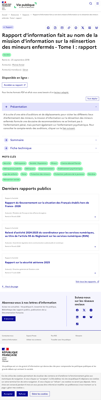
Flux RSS (54, 336)
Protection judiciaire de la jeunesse (69, 174)
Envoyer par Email (62, 27)
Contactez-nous (7, 336)
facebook (77, 310)
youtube (84, 317)
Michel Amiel (18, 64)
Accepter (8, 393)
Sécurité (6, 163)
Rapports (26, 15)
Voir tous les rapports (86, 281)
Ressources (15, 15)
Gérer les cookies (40, 393)
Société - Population (38, 163)
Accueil (4, 15)
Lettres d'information (9, 340)
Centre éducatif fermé (70, 163)
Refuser (22, 393)
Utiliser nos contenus (33, 340)
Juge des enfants (10, 174)
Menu (97, 3)
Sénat (25, 69)
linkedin (77, 317)
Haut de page (11, 286)
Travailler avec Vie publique (61, 340)
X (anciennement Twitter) (84, 310)
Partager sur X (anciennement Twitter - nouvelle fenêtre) (82, 27)
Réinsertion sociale (11, 179)
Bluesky (91, 317)
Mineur (54, 163)
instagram (91, 310)
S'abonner (9, 318)
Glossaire (79, 336)
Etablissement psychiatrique (70, 168)
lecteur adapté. (61, 92)
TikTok (77, 323)
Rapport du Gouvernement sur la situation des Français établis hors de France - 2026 (47, 204)
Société (6, 55)
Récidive (91, 174)
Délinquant (30, 168)
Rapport (9, 27)
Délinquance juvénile (12, 168)
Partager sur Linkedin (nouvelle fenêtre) (89, 27)
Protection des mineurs (40, 174)
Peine (24, 174)
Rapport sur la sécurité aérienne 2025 (27, 262)
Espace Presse (31, 336)
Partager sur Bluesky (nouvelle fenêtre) (96, 27)
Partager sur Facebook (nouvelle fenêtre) (75, 27)
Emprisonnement (46, 168)
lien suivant (69, 128)
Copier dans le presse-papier (69, 27)
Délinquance (20, 163)
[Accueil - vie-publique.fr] (25, 6)
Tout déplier (92, 98)
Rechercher (90, 3)
